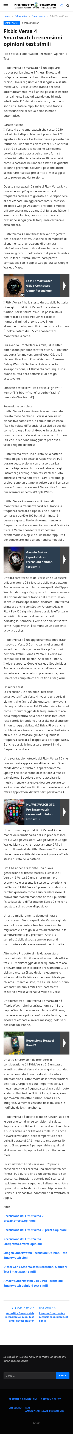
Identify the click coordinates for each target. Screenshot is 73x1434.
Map (28, 1407)
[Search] (67, 6)
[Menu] (6, 6)
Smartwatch (11, 23)
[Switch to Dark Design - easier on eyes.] (62, 5)
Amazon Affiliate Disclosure (44, 1410)
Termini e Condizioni (23, 1399)
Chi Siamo (15, 1407)
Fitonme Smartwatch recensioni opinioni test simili (53, 1317)
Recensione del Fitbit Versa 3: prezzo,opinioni (35, 1230)
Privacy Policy (51, 1399)
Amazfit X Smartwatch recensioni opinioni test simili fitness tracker (19, 1317)
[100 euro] (35, 5)
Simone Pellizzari (30, 22)
